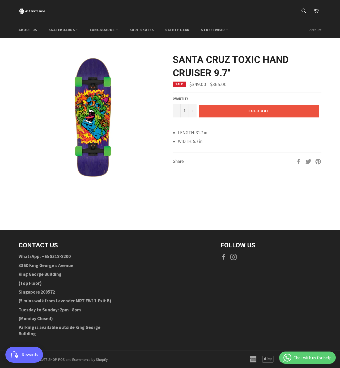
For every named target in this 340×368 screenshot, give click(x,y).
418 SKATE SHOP (44, 359)
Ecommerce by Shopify (90, 359)
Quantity (180, 98)
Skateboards (62, 29)
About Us (28, 29)
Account (315, 30)
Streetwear (213, 29)
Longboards (103, 29)
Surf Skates (142, 29)
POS (61, 359)
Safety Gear (177, 29)
